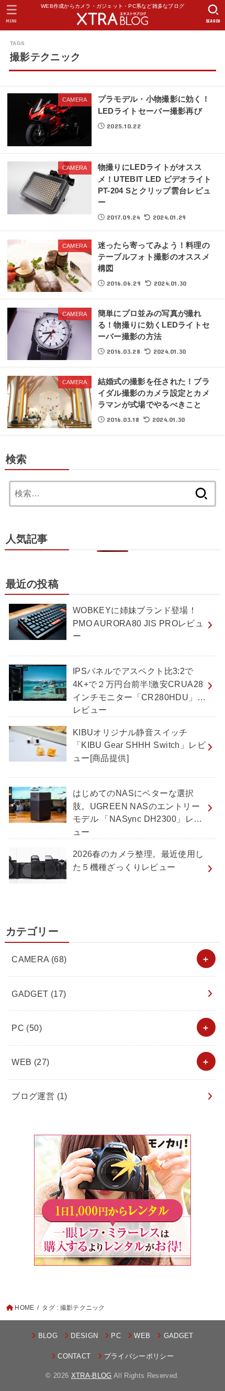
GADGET (39, 993)
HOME (24, 1308)
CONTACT (74, 1356)
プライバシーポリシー (139, 1356)
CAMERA (39, 959)
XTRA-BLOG (91, 1375)
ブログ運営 (40, 1096)
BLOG (48, 1336)
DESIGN (84, 1336)
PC (27, 1028)
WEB (30, 1062)
